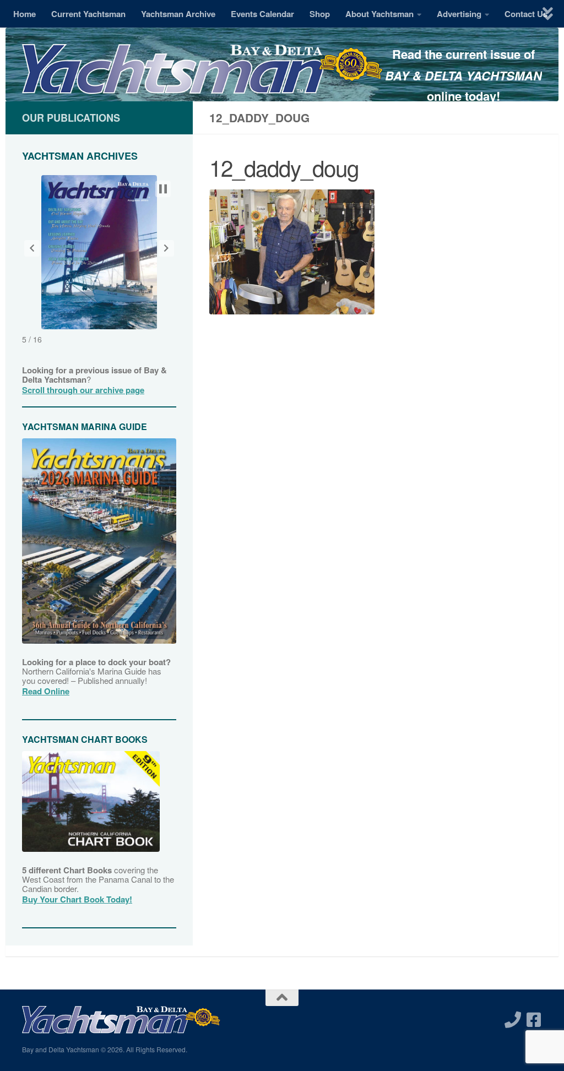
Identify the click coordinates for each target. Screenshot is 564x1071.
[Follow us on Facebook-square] (533, 1020)
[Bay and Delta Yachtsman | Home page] (202, 80)
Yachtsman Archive (178, 14)
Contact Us (526, 14)
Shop (320, 14)
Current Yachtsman (88, 14)
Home (24, 14)
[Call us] (513, 1020)
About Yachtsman (379, 14)
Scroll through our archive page (83, 390)
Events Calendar (262, 14)
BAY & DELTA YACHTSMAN (463, 75)
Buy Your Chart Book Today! (77, 899)
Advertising (459, 14)
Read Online (45, 691)
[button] (32, 248)
